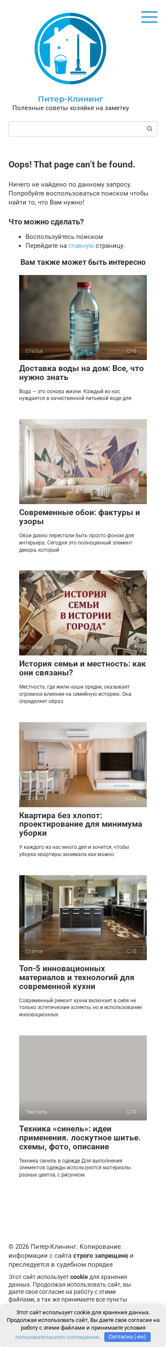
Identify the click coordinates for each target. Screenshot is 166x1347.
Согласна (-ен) (127, 1336)
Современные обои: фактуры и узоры (79, 517)
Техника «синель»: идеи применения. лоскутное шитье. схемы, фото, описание (80, 1137)
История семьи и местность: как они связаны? (82, 668)
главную (81, 246)
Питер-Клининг (70, 99)
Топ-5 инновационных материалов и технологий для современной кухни (77, 977)
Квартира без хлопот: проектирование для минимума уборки (80, 824)
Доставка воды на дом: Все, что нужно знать (81, 372)
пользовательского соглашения (57, 1336)
